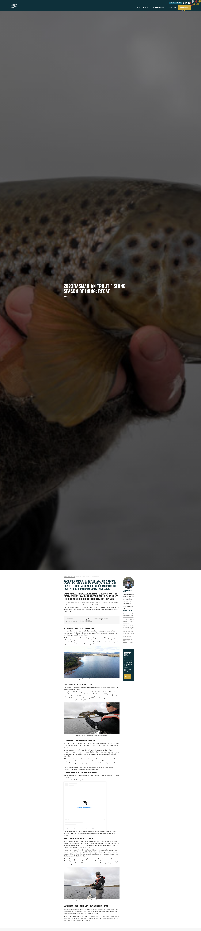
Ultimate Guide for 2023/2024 (82, 621)
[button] (146, 7)
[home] (14, 5)
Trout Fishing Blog (70, 577)
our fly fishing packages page (100, 916)
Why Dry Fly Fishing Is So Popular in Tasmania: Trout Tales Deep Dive (128, 627)
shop (175, 7)
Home (138, 7)
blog (170, 7)
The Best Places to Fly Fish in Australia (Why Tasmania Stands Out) (128, 615)
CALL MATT (178, 3)
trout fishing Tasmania (105, 909)
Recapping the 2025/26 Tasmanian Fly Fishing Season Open (128, 621)
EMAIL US (172, 3)
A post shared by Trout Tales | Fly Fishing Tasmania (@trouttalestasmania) (84, 828)
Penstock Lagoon (105, 687)
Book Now (127, 676)
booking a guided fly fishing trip (73, 911)
